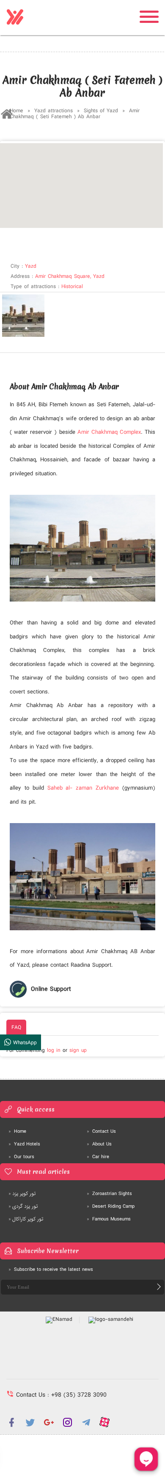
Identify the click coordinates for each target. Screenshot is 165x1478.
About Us (99, 1144)
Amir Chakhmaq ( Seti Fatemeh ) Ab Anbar (75, 114)
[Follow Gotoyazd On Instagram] (67, 1422)
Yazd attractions (53, 111)
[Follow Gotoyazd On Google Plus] (49, 1422)
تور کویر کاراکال (25, 1219)
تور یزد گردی (23, 1206)
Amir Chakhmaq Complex (109, 432)
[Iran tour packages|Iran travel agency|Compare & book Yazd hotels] (14, 17)
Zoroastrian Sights (109, 1194)
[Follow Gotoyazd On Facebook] (11, 1422)
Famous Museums (109, 1219)
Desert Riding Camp (111, 1206)
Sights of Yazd (102, 111)
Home (16, 111)
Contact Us (101, 1131)
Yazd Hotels (24, 1144)
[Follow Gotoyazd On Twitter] (30, 1422)
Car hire (98, 1157)
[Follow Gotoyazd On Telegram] (86, 1422)
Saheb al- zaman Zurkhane (83, 788)
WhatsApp (24, 1043)
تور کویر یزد (22, 1194)
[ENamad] (59, 1320)
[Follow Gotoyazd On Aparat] (104, 1422)
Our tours (21, 1157)
